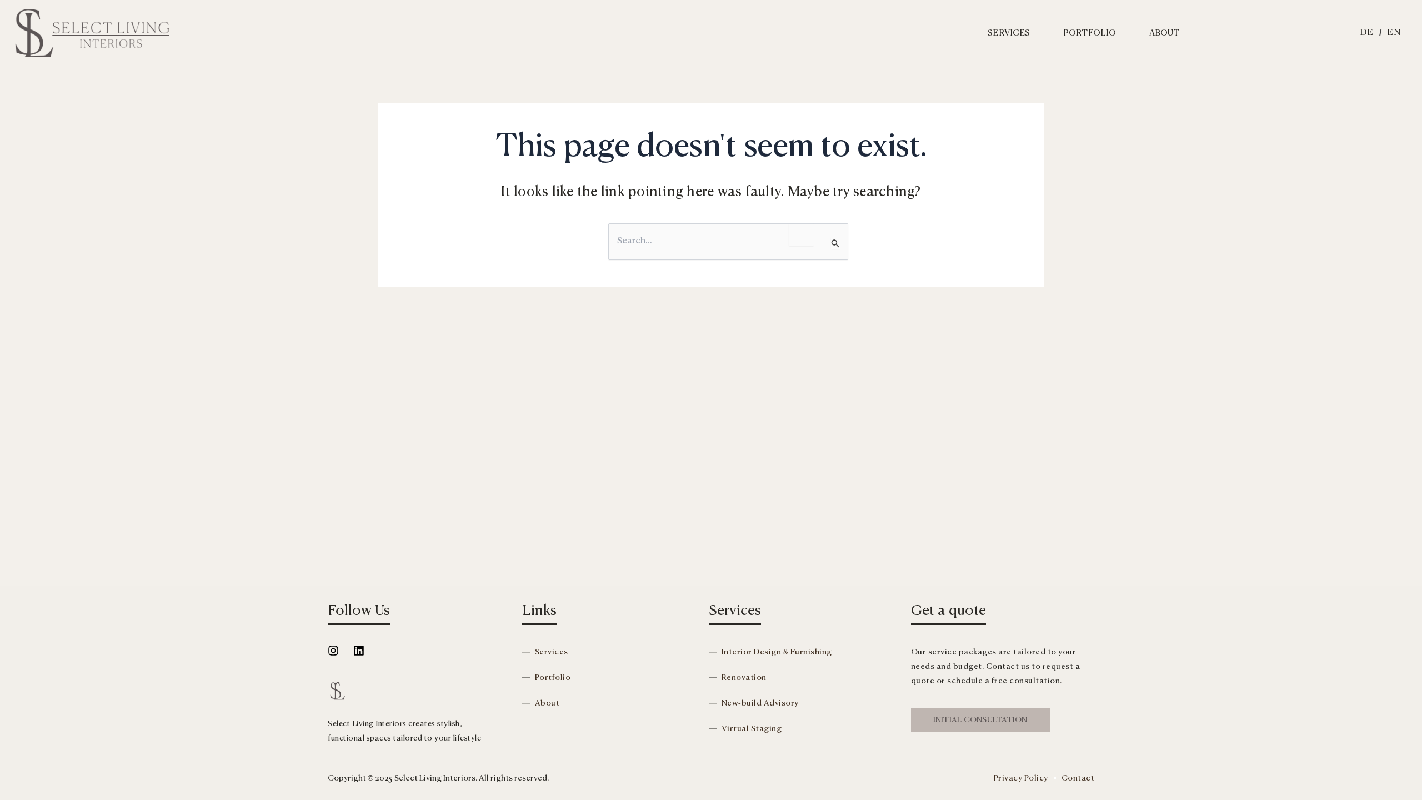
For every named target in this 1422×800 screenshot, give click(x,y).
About (1164, 33)
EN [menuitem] (1394, 32)
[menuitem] (1366, 33)
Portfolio (1089, 33)
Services (1009, 33)
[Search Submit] (835, 243)
